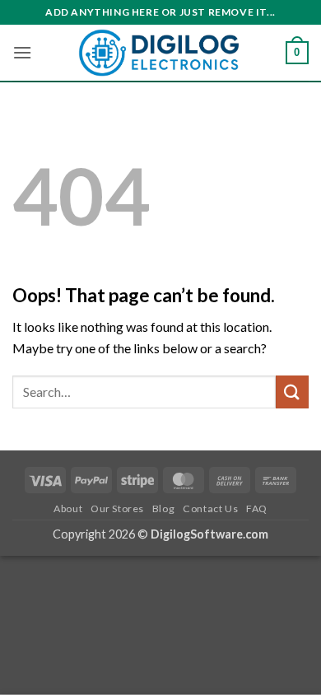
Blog (163, 508)
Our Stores (117, 508)
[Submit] (292, 391)
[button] (22, 52)
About (68, 508)
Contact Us (210, 508)
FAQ (257, 508)
